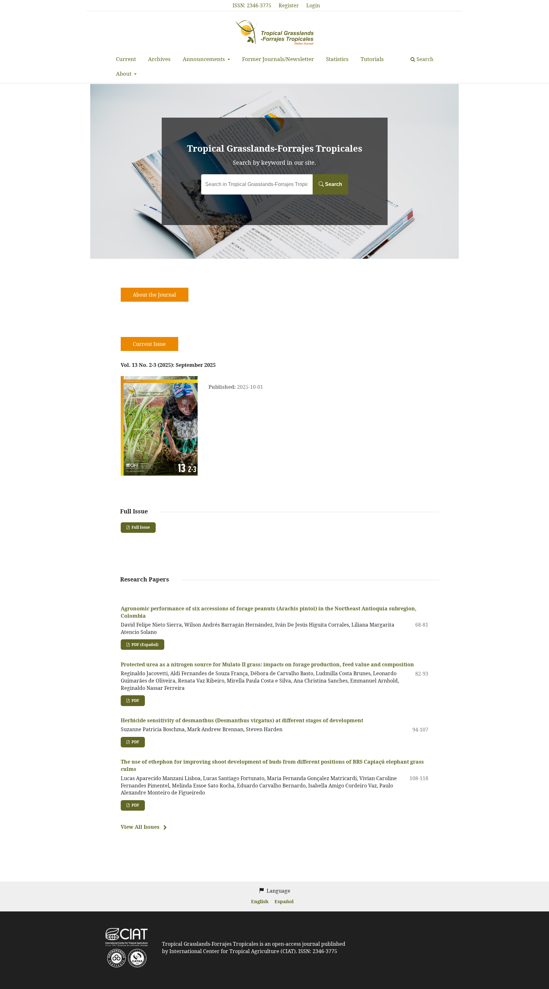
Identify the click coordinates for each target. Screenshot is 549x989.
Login (313, 5)
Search (424, 59)
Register (289, 5)
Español (284, 901)
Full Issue (140, 527)
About (124, 73)
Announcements (204, 59)
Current (126, 59)
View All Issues (140, 826)
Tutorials (372, 59)
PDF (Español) (145, 644)
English (260, 901)
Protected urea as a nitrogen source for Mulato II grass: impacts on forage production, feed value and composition (267, 664)
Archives (159, 59)
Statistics (337, 59)
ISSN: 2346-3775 (252, 5)
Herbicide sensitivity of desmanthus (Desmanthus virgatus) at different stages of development (242, 720)
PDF (135, 700)
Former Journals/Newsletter (278, 59)
